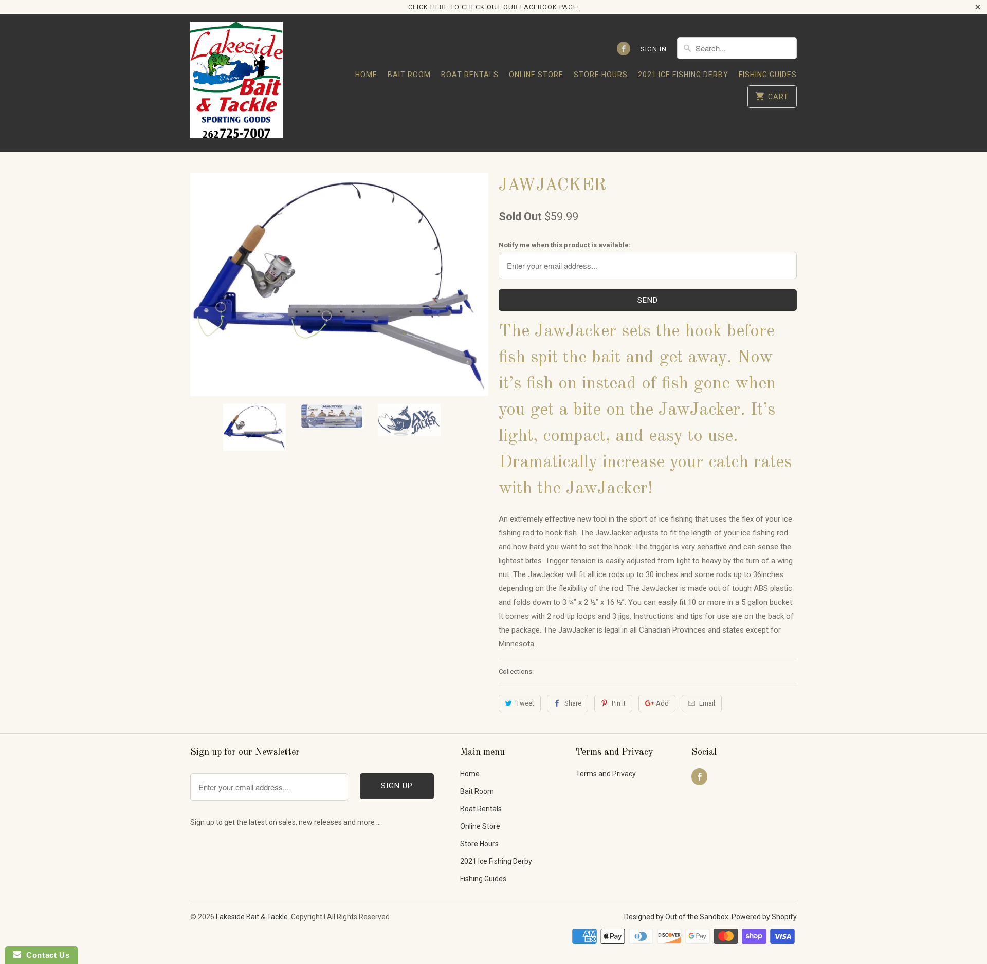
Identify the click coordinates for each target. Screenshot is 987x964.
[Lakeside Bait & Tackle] (236, 82)
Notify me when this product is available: (565, 245)
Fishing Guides (768, 74)
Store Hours (601, 74)
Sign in (654, 49)
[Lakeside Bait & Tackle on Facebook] (623, 48)
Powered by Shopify (764, 917)
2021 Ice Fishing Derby (683, 74)
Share (572, 703)
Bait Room (409, 74)
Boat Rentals (470, 74)
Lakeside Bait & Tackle (252, 917)
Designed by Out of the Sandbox (676, 917)
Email (707, 703)
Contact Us (45, 955)
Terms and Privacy (606, 774)
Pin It (619, 703)
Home (366, 74)
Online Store (536, 74)
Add (662, 703)
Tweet (525, 703)
